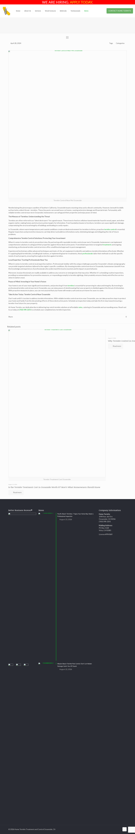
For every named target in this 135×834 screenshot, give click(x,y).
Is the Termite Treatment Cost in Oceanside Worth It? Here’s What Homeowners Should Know (54, 487)
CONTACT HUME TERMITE (120, 11)
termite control (110, 229)
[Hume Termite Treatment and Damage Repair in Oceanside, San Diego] (6, 10)
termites (71, 285)
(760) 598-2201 (25, 310)
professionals (87, 253)
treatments (107, 245)
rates (80, 307)
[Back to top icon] (124, 829)
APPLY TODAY (81, 2)
